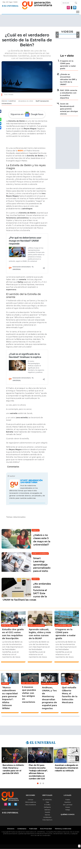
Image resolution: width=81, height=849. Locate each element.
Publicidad (33, 828)
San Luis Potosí (67, 804)
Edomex (47, 815)
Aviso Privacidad (46, 828)
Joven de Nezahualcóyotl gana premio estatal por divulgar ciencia (69, 109)
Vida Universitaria (30, 804)
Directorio (10, 828)
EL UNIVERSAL (47, 799)
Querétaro (67, 802)
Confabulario (47, 817)
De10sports (47, 807)
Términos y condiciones (63, 828)
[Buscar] (75, 3)
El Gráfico (47, 804)
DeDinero (47, 809)
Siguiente (77, 758)
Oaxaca (67, 807)
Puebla (67, 799)
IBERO (21, 151)
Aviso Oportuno (47, 820)
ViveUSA (47, 812)
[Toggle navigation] (77, 12)
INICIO (4, 101)
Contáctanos (21, 828)
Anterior (4, 758)
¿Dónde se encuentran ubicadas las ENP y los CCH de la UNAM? (68, 79)
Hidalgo (67, 809)
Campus (12, 101)
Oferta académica (30, 802)
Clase (47, 802)
